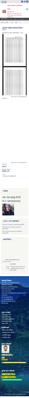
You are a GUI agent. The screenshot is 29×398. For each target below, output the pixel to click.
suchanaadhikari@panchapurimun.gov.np (15, 362)
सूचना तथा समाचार (6, 169)
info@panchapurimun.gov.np (18, 266)
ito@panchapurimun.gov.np (17, 268)
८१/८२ (3, 174)
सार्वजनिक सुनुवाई (6, 335)
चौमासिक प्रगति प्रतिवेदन (8, 332)
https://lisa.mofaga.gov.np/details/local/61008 (13, 224)
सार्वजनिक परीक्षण (6, 337)
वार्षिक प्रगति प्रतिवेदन (7, 330)
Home (2, 22)
